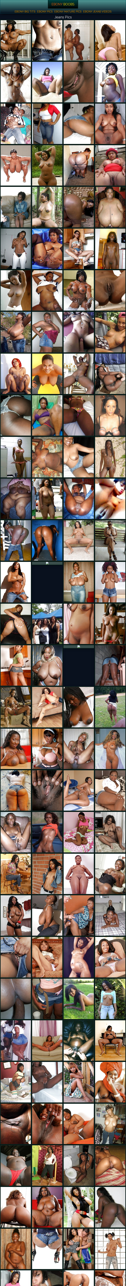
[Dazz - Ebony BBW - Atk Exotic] (110, 999)
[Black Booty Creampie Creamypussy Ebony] (78, 207)
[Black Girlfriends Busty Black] (110, 248)
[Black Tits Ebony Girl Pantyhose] (15, 748)
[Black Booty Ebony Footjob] (110, 415)
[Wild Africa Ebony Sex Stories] (110, 1082)
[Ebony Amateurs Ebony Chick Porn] (47, 1082)
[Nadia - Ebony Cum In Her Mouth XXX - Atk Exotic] (47, 874)
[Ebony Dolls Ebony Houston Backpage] (110, 1124)
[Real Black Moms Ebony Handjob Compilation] (47, 332)
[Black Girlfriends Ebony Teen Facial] (47, 123)
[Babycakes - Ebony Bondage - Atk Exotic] (78, 790)
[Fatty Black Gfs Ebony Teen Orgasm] (47, 457)
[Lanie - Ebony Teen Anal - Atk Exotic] (15, 957)
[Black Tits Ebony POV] (47, 665)
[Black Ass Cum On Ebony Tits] (15, 623)
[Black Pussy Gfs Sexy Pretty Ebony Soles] (47, 290)
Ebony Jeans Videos (97, 11)
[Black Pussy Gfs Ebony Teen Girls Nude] (110, 82)
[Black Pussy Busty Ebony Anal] (78, 999)
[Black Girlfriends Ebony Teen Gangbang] (15, 415)
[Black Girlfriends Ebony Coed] (78, 457)
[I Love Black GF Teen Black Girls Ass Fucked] (110, 332)
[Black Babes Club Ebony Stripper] (110, 748)
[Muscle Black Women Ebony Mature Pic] (15, 82)
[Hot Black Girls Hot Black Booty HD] (78, 1249)
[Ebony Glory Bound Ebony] (15, 1165)
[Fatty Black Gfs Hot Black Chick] (110, 165)
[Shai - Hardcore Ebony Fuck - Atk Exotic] (110, 832)
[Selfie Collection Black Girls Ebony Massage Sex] (110, 498)
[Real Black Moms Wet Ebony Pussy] (15, 790)
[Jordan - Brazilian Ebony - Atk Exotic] (15, 1207)
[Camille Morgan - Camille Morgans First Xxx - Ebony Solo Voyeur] (15, 1082)
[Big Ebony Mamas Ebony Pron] (78, 40)
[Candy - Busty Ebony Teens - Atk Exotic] (78, 874)
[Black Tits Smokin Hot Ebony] (47, 915)
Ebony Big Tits (25, 11)
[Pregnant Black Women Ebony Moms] (78, 957)
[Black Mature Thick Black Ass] (47, 207)
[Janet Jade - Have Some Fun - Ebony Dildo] (47, 748)
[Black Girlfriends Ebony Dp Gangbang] (15, 123)
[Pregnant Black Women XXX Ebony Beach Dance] (78, 623)
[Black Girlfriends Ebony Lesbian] (78, 332)
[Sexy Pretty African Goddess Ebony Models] (47, 415)
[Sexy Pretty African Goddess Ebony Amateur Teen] (110, 123)
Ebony (63, 4)
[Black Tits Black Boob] (110, 1249)
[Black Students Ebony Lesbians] (78, 748)
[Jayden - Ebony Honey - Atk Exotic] (78, 832)
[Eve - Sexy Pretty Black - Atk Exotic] (47, 707)
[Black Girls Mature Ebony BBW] (110, 1207)
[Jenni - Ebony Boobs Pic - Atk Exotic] (78, 1124)
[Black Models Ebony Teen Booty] (15, 582)
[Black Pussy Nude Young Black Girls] (15, 290)
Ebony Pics (45, 11)
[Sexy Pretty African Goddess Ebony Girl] (110, 623)
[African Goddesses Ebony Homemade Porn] (47, 563)
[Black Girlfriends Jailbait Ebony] (78, 1207)
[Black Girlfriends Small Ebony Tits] (47, 999)
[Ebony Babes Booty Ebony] (110, 40)
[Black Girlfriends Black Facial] (47, 623)
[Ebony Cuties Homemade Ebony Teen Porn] (78, 415)
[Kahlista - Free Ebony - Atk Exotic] (110, 582)
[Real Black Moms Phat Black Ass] (15, 332)
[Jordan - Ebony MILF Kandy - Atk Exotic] (47, 790)
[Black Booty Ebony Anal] (47, 1249)
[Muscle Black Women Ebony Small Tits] (15, 40)
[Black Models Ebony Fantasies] (15, 707)
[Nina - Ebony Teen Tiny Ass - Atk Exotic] (110, 373)
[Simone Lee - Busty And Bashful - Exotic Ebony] (110, 790)
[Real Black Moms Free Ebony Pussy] (110, 540)
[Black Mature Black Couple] (15, 1040)
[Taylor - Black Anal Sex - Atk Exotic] (15, 874)
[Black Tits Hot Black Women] (110, 207)
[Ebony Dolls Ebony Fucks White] (47, 498)
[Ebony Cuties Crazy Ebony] (110, 1165)
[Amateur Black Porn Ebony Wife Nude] (110, 915)
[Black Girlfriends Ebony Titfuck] (15, 248)
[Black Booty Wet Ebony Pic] (110, 665)
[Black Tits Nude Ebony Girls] (15, 165)
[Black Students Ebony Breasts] (47, 832)
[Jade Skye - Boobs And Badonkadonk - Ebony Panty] (78, 915)
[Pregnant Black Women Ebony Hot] (47, 373)
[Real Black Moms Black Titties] (15, 373)
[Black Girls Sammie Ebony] (78, 707)
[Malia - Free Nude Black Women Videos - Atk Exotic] (47, 1040)
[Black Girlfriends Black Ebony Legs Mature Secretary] (47, 82)
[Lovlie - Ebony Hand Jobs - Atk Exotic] (47, 957)
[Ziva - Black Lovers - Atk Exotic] (47, 1124)
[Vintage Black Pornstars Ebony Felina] (47, 248)
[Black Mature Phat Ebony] (78, 646)
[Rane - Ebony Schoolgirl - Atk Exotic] (110, 957)
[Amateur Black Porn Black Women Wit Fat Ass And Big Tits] (78, 373)
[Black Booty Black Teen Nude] (110, 707)
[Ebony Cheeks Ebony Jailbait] (47, 1207)
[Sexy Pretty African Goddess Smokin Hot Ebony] (15, 832)
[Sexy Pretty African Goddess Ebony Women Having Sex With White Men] (47, 165)
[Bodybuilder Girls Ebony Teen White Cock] (78, 290)
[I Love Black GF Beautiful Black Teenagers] (15, 457)
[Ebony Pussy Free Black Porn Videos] (78, 1082)
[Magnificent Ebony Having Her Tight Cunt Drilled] (15, 207)
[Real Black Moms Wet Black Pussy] (47, 40)
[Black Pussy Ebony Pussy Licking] (110, 457)
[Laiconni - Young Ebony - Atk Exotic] (110, 1040)
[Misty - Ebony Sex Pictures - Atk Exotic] (15, 665)
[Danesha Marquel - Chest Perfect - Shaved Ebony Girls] (47, 1165)
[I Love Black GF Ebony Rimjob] (78, 123)
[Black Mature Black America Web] (78, 582)
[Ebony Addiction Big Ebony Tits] (15, 540)
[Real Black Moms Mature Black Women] (15, 1124)
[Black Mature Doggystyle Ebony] (78, 498)
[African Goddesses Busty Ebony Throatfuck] (110, 290)
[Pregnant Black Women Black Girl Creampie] (78, 1040)
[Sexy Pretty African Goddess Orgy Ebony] (78, 1165)
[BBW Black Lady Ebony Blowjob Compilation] (15, 498)
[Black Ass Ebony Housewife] (78, 165)
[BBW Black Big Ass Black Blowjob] (15, 999)
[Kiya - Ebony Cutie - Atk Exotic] (110, 874)
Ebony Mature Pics (68, 11)
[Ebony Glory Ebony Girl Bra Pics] (47, 540)
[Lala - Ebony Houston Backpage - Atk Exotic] (78, 248)
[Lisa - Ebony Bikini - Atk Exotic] (78, 82)
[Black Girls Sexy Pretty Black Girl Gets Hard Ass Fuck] (15, 915)
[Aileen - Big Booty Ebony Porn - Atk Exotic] (78, 540)
